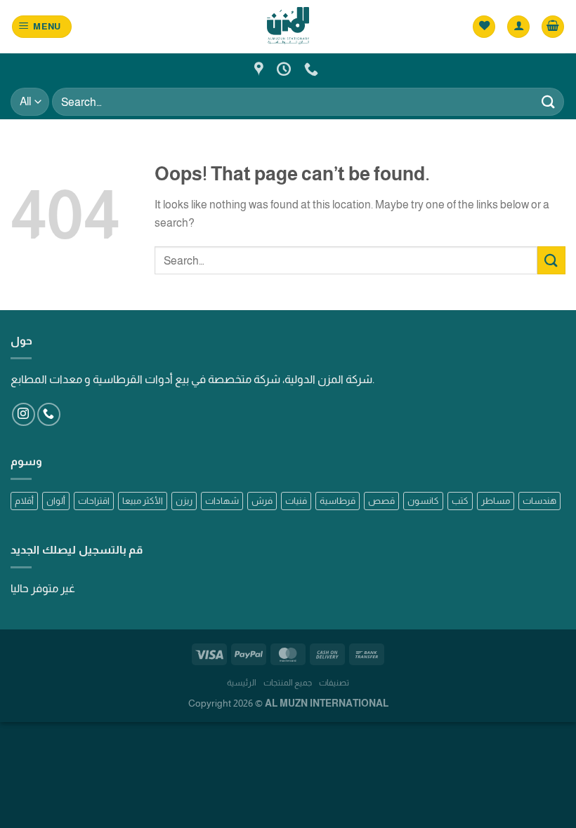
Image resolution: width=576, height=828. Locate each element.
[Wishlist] (484, 27)
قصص (381, 500)
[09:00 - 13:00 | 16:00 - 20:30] (285, 68)
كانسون (423, 500)
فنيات (296, 500)
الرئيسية (241, 683)
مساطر (495, 500)
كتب (460, 500)
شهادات (222, 500)
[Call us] (48, 414)
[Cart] (553, 27)
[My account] (518, 27)
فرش (262, 500)
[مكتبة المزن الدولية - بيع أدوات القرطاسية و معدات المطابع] (288, 26)
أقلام (24, 500)
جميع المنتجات (288, 683)
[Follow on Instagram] (23, 414)
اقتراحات (94, 500)
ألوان (55, 500)
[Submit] (549, 101)
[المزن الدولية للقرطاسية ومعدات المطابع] (260, 68)
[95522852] (313, 68)
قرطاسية (337, 500)
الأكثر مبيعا (142, 500)
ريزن (184, 500)
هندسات (539, 500)
